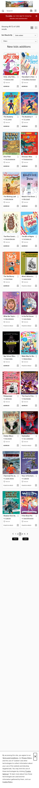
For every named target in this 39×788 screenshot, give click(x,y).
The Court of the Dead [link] (28, 396)
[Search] (3, 10)
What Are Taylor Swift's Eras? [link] (10, 316)
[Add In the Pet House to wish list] (36, 326)
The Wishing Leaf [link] (10, 197)
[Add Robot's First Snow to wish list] (36, 206)
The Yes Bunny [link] (9, 276)
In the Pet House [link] (27, 316)
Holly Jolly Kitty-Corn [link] (10, 77)
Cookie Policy (7, 782)
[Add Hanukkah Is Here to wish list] (36, 86)
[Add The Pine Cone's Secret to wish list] (17, 246)
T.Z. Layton (8, 119)
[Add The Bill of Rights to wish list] (36, 246)
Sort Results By (7, 35)
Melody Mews (28, 359)
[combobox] (15, 10)
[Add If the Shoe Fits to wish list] (36, 525)
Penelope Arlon (28, 159)
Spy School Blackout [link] (10, 356)
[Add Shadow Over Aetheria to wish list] (17, 525)
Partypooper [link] (8, 396)
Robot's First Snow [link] (28, 197)
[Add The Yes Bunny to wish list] (17, 286)
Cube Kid (26, 478)
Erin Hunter (8, 439)
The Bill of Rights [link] (28, 237)
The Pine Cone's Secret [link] (10, 237)
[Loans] (31, 11)
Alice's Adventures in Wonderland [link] (28, 276)
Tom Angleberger (10, 159)
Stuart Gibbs (8, 359)
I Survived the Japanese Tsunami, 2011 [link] (10, 476)
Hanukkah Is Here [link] (28, 77)
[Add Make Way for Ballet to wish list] (36, 366)
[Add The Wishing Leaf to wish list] (17, 206)
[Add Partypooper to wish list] (17, 405)
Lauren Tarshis (9, 478)
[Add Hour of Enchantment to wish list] (36, 485)
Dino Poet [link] (7, 157)
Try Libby (9, 16)
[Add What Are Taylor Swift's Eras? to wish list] (17, 326)
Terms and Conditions (10, 758)
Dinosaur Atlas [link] (27, 157)
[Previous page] (13, 534)
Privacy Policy (27, 758)
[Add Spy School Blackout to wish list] (17, 366)
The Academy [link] (8, 117)
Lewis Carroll (27, 279)
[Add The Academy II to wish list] (36, 126)
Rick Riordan (27, 399)
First (15, 539)
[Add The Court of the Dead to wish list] (36, 405)
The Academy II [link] (27, 117)
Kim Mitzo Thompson (30, 79)
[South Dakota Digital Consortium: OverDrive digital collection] (19, 4)
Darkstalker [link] (26, 436)
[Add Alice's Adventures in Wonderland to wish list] (36, 286)
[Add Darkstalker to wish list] (36, 445)
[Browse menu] (35, 10)
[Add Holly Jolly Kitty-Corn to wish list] (17, 86)
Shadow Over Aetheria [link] (10, 516)
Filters (5, 41)
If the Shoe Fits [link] (27, 516)
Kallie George (9, 199)
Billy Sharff (27, 199)
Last (25, 539)
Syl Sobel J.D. (27, 239)
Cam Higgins (27, 319)
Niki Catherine (9, 319)
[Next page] (27, 534)
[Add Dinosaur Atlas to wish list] (36, 166)
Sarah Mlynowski (28, 518)
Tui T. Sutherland (28, 439)
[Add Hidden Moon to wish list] (17, 445)
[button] (32, 28)
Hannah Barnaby (10, 239)
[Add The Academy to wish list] (17, 126)
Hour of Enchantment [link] (28, 476)
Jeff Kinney (8, 399)
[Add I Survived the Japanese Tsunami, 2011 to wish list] (17, 485)
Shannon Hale (9, 79)
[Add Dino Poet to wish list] (17, 166)
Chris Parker (8, 279)
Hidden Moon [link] (8, 436)
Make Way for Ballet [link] (28, 356)
